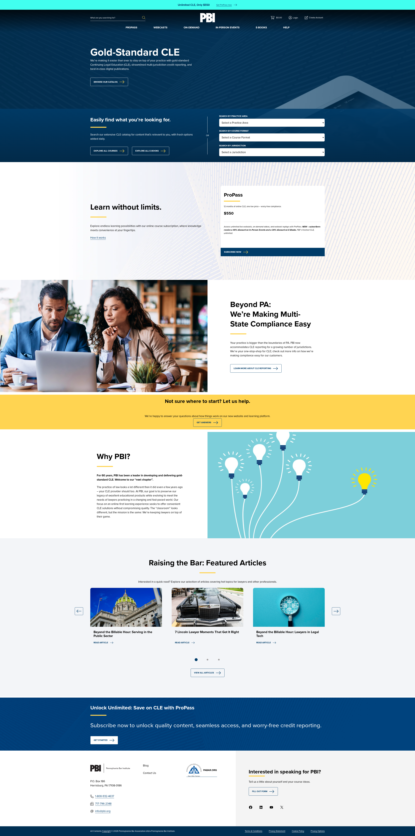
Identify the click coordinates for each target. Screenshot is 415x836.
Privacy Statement (277, 831)
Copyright (106, 831)
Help (286, 27)
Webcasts (160, 27)
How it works (98, 238)
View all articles (204, 672)
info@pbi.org (103, 811)
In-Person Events (228, 27)
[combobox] (116, 18)
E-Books (261, 27)
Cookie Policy (298, 831)
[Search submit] (143, 18)
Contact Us (149, 773)
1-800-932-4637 (104, 796)
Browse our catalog (106, 81)
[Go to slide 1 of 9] (196, 659)
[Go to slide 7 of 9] (219, 659)
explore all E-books (147, 150)
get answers (204, 422)
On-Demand (191, 27)
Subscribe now (232, 251)
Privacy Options (318, 831)
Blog (146, 765)
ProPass (131, 27)
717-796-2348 (103, 804)
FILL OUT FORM (259, 791)
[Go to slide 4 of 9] (207, 659)
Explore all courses (106, 150)
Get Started (100, 740)
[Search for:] (116, 18)
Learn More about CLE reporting (252, 368)
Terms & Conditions (253, 831)
